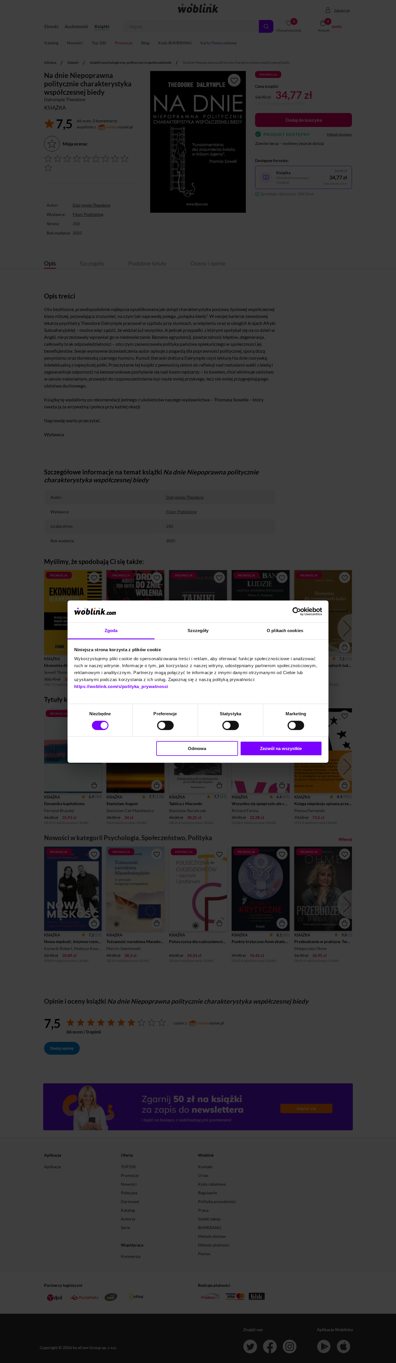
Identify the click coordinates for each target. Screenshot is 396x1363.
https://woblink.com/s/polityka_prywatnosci (121, 686)
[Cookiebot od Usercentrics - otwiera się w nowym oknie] (296, 611)
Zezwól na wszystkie (281, 748)
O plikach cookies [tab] (285, 630)
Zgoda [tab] (111, 630)
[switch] (165, 725)
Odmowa (197, 748)
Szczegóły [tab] (198, 630)
